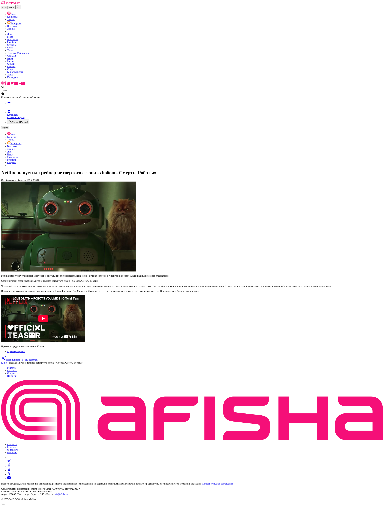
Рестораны (15, 23)
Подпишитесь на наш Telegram (22, 359)
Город (10, 37)
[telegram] (9, 462)
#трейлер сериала (16, 351)
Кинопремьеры (15, 72)
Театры (11, 19)
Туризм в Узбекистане (18, 53)
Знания (11, 28)
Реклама (11, 368)
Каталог (11, 66)
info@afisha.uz (61, 494)
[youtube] (9, 478)
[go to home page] (10, 3)
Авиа (10, 74)
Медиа (10, 61)
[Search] (18, 7)
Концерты (12, 16)
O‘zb (4, 7)
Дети (9, 34)
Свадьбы (11, 45)
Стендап (11, 55)
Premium (11, 42)
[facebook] (9, 466)
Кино (13, 14)
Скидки (11, 64)
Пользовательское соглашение (217, 483)
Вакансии (12, 376)
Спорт (10, 69)
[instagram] (9, 470)
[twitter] (9, 474)
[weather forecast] (195, 105)
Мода (10, 58)
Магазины (12, 39)
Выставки (12, 26)
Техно (10, 50)
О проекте (12, 373)
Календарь (12, 77)
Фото (10, 47)
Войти (11, 7)
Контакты (12, 370)
